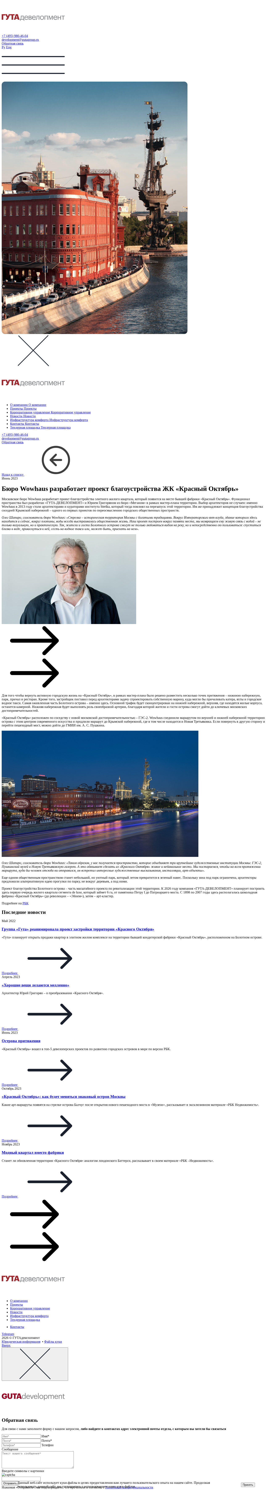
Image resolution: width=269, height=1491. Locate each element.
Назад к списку (13, 474)
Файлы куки (53, 1341)
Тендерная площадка (25, 1319)
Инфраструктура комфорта (29, 1316)
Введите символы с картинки (23, 1471)
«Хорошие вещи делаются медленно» (35, 985)
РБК (25, 903)
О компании (19, 1301)
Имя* (45, 1436)
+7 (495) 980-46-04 (15, 36)
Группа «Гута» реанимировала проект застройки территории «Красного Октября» (78, 929)
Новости (16, 1312)
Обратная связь (13, 43)
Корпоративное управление (30, 1308)
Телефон (47, 1445)
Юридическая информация (21, 1341)
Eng (9, 47)
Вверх (6, 1345)
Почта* (46, 1440)
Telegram (8, 1334)
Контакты (17, 1327)
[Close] (35, 1364)
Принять (248, 1484)
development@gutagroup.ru (20, 39)
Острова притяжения (21, 1041)
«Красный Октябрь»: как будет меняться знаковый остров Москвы (63, 1096)
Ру (3, 47)
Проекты (16, 1304)
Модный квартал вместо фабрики (33, 1152)
